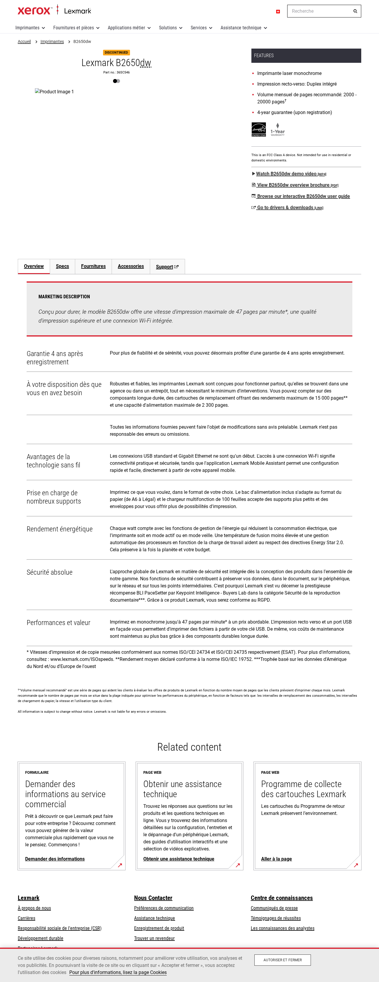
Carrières (26, 918)
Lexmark (28, 897)
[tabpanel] (189, 477)
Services (199, 28)
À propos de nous (34, 908)
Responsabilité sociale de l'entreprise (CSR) (60, 928)
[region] (189, 965)
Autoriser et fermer (283, 960)
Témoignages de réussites (276, 918)
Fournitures (93, 266)
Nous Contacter (153, 897)
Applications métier (126, 28)
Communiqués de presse (274, 908)
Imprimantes (27, 28)
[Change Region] (278, 11)
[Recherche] (355, 11)
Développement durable (40, 938)
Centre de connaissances (282, 897)
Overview (34, 266)
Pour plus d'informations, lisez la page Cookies (118, 972)
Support (164, 267)
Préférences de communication (164, 908)
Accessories (131, 266)
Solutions (168, 28)
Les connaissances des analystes (282, 928)
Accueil (54, 10)
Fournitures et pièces (73, 28)
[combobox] (324, 11)
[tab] (34, 266)
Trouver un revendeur (154, 938)
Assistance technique (241, 28)
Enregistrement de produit (159, 928)
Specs (62, 266)
